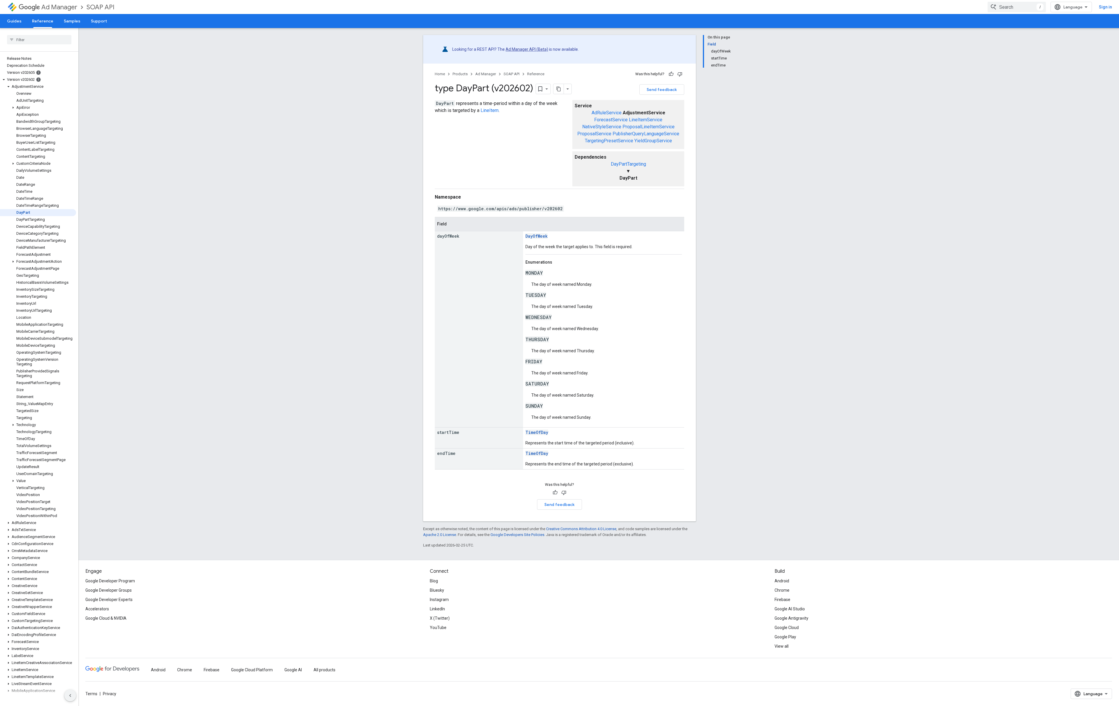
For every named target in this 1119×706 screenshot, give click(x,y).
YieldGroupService (653, 140)
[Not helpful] (679, 74)
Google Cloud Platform (252, 670)
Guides (14, 21)
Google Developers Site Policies (517, 534)
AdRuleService (607, 112)
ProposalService (594, 133)
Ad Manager (59, 7)
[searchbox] (39, 39)
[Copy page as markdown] (558, 89)
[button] (38, 79)
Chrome (782, 590)
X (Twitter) (440, 618)
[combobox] (1017, 7)
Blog (434, 581)
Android (782, 581)
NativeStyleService (601, 126)
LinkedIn (437, 609)
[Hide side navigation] (70, 695)
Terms (91, 693)
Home (440, 74)
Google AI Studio (790, 609)
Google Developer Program (110, 581)
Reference (42, 21)
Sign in (1105, 7)
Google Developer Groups (108, 590)
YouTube (438, 627)
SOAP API (101, 7)
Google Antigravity (791, 618)
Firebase (782, 599)
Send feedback (662, 89)
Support (99, 21)
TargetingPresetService (609, 140)
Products (460, 74)
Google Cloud (787, 627)
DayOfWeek (536, 236)
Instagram (439, 599)
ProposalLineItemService (648, 126)
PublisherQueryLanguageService (646, 133)
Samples (72, 21)
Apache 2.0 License (439, 534)
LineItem (490, 110)
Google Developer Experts (109, 599)
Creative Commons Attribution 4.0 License (581, 529)
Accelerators (97, 609)
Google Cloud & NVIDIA (105, 618)
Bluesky (437, 590)
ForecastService (611, 119)
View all (782, 646)
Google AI (293, 670)
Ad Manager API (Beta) (527, 49)
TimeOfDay (536, 432)
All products (324, 670)
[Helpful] (671, 74)
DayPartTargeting (628, 164)
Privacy (109, 693)
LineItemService (645, 119)
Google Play (785, 637)
